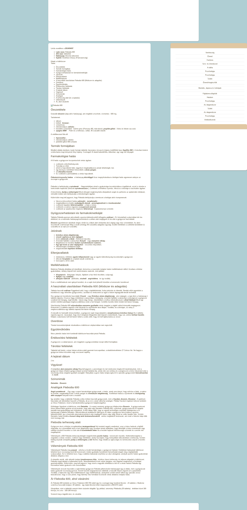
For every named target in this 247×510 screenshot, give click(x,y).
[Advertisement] (94, 21)
